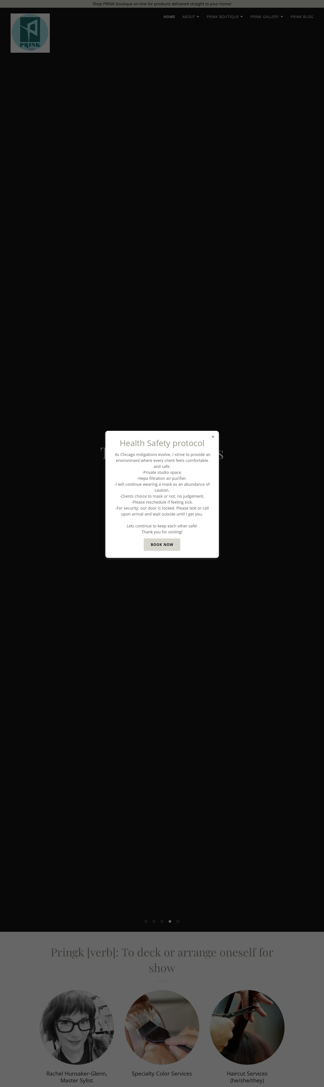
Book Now (162, 544)
